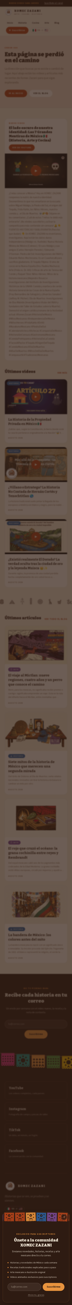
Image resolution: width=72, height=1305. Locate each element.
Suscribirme (53, 1287)
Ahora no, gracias (36, 1295)
